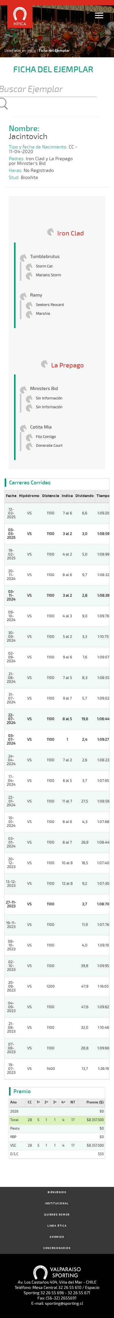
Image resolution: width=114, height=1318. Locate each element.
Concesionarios (56, 1248)
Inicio (31, 50)
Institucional (57, 1203)
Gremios (57, 1237)
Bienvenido (57, 1192)
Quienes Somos (57, 1214)
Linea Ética (57, 1225)
